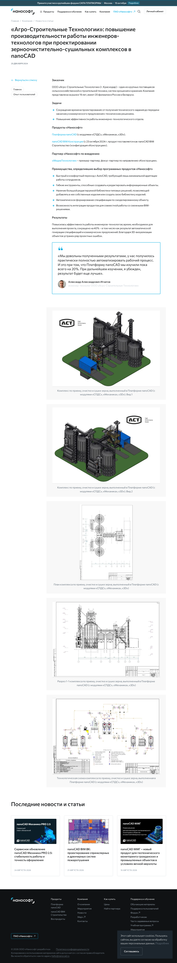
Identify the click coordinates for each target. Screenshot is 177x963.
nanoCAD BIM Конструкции (67, 141)
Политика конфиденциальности (72, 949)
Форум (134, 912)
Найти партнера (112, 908)
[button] (139, 11)
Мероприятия (84, 908)
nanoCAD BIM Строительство (59, 913)
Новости (81, 912)
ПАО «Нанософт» (122, 11)
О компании (83, 904)
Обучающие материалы (143, 904)
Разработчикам (139, 917)
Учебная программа (141, 925)
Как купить (90, 11)
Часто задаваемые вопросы (145, 921)
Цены (107, 904)
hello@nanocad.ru (60, 956)
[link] (23, 12)
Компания (105, 11)
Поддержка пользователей (144, 908)
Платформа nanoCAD (64, 134)
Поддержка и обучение (69, 11)
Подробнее (162, 943)
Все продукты (58, 919)
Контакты (82, 921)
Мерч (80, 917)
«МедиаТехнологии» (64, 160)
